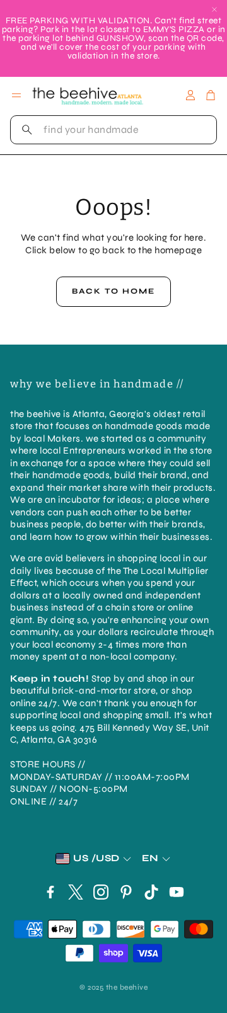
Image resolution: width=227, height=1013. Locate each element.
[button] (113, 130)
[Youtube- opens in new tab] (176, 892)
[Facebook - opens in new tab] (50, 892)
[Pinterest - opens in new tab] (126, 892)
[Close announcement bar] (214, 9)
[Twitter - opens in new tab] (75, 892)
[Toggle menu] (16, 95)
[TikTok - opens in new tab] (151, 892)
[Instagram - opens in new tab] (100, 892)
